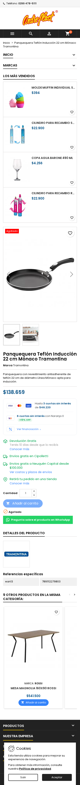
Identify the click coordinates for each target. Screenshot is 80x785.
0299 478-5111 (27, 3)
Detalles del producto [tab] (24, 533)
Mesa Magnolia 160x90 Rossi (33, 688)
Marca (8, 365)
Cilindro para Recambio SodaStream (53, 122)
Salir (23, 777)
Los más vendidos (19, 76)
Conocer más (19, 449)
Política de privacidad (35, 769)
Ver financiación (28, 429)
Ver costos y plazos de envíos (31, 472)
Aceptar (56, 777)
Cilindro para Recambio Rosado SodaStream (53, 193)
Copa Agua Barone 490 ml (52, 158)
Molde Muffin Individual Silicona (53, 87)
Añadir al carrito (22, 503)
